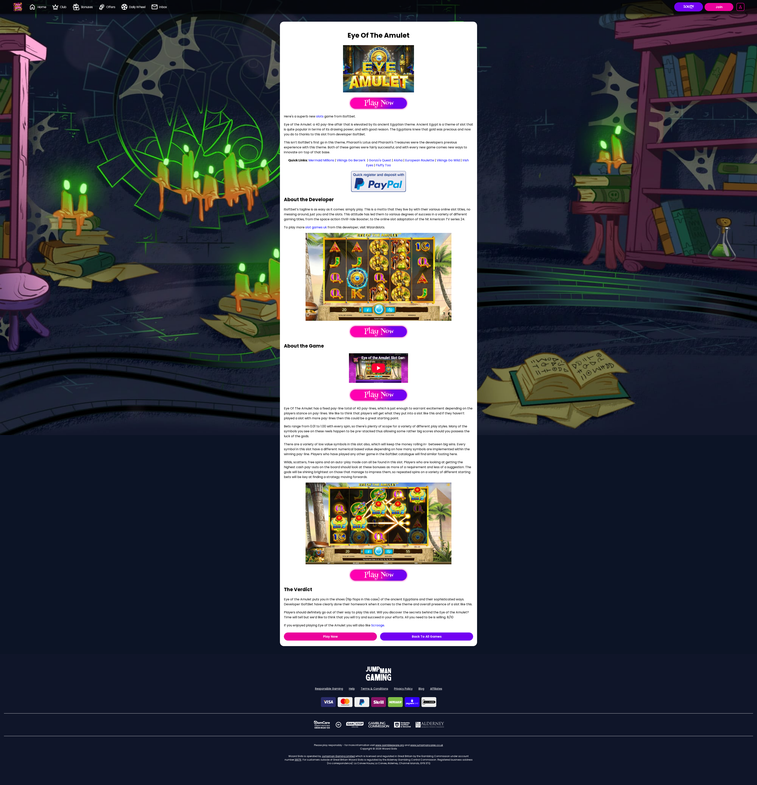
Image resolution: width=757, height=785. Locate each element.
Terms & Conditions (374, 689)
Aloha (398, 160)
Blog (421, 689)
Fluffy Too (383, 165)
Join (719, 7)
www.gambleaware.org (389, 745)
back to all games (427, 636)
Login (688, 7)
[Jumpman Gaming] (378, 679)
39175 (298, 759)
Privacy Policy (403, 689)
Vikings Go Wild (448, 160)
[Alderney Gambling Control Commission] (430, 724)
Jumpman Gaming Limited (338, 756)
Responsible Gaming (329, 689)
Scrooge (377, 625)
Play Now (330, 636)
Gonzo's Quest (380, 160)
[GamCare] (322, 725)
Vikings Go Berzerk (351, 160)
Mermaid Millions (321, 160)
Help (352, 689)
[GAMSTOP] (355, 724)
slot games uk (316, 227)
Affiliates (436, 689)
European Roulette (419, 160)
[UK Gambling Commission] (378, 724)
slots (319, 116)
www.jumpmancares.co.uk (426, 745)
